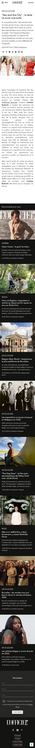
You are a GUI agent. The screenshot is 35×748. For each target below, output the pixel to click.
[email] (3, 52)
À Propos (17, 735)
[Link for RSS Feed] (22, 730)
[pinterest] (9, 52)
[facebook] (6, 52)
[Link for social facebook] (13, 731)
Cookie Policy (17, 745)
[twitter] (15, 52)
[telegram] (22, 52)
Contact (17, 738)
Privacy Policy (17, 741)
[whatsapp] (18, 52)
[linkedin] (12, 52)
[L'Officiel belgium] (17, 2)
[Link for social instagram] (17, 731)
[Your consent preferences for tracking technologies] (31, 744)
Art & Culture (8, 11)
